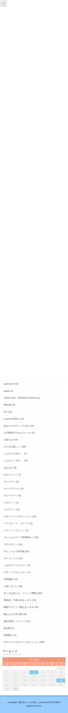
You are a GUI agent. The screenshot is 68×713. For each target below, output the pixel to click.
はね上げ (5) (10, 467)
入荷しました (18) (13, 586)
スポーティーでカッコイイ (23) (20, 516)
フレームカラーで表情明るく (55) (21, 537)
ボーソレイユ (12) (13, 558)
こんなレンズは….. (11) (16, 460)
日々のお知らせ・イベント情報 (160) (23, 593)
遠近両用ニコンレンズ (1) (17, 621)
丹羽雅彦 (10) (11, 579)
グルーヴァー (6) (12, 495)
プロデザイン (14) (13, 544)
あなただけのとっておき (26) (19, 425)
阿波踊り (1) (10, 635)
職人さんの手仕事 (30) (15, 614)
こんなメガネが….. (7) (15, 453)
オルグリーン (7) (12, 474)
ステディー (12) (12, 509)
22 (61, 680)
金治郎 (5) (9, 628)
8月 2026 (34, 659)
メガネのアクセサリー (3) (17, 565)
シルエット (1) (11, 502)
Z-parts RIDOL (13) (14, 418)
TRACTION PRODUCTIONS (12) (22, 398)
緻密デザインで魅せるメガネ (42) (21, 607)
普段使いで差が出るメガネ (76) (20, 600)
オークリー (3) (11, 481)
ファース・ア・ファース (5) (18, 523)
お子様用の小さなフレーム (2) (19, 432)
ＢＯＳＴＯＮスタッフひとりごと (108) (24, 642)
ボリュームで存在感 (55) (16, 551)
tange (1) (8, 391)
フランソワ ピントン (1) (16, 530)
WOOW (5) (9, 404)
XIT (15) (8, 411)
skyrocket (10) (11, 383)
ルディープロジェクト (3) (17, 572)
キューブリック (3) (13, 488)
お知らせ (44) (11, 439)
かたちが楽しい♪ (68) (15, 446)
